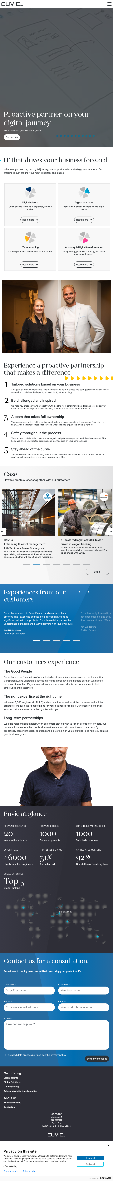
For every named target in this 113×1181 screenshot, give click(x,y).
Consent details (11, 1171)
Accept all (90, 1158)
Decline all (90, 1164)
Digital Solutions (12, 1082)
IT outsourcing (11, 1086)
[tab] (26, 564)
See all (97, 571)
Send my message (97, 1058)
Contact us (12, 137)
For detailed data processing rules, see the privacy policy (35, 1054)
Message (8, 1018)
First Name (10, 985)
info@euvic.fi (56, 1117)
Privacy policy (30, 1171)
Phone (62, 1001)
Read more (28, 219)
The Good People (12, 1102)
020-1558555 (56, 1120)
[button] (36, 640)
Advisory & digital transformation (20, 1091)
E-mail (8, 1001)
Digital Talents (11, 1077)
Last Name (64, 985)
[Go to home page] (56, 1134)
